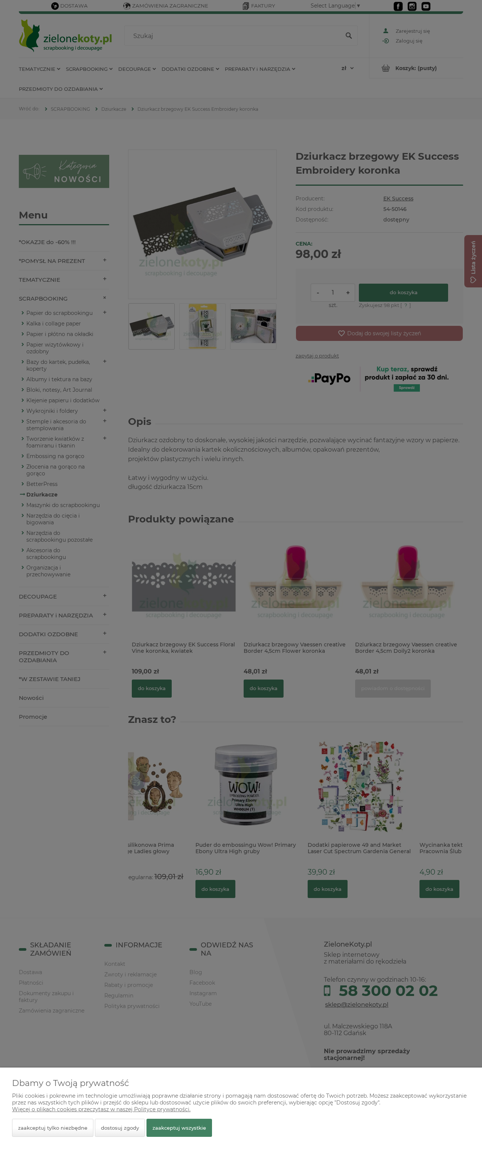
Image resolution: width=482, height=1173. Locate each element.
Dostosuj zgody (120, 1128)
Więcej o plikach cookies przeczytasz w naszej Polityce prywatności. (101, 1109)
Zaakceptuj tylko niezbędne (52, 1128)
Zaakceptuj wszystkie (179, 1128)
